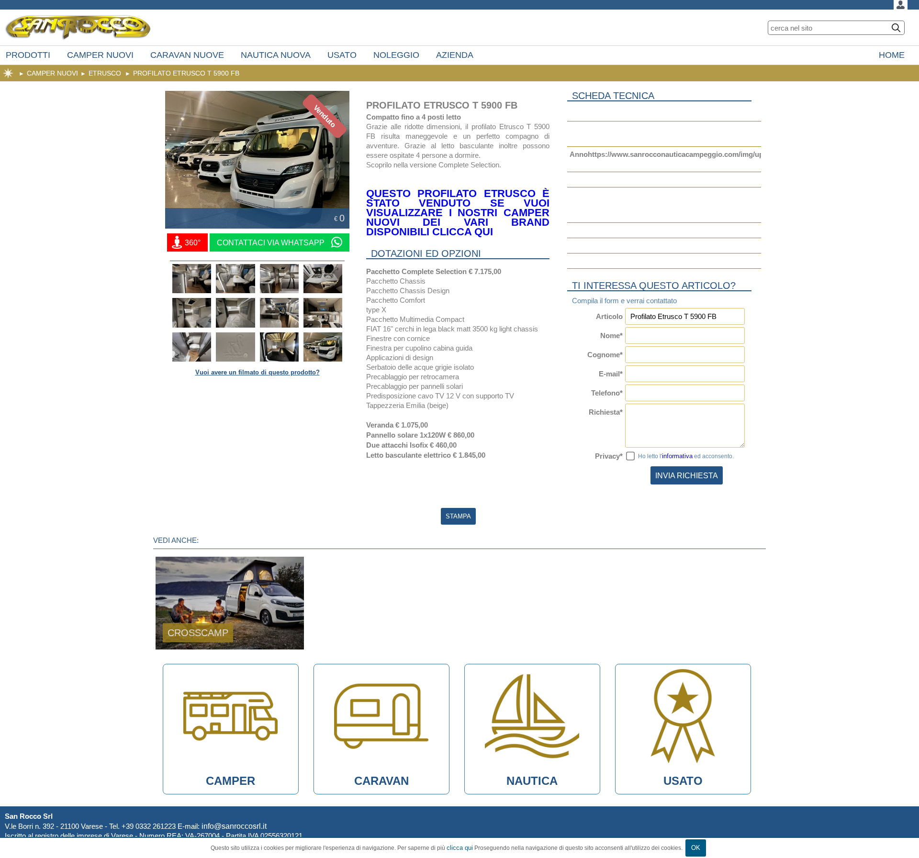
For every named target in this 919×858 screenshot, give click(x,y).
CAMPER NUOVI (52, 73)
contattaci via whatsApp (271, 242)
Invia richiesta (686, 475)
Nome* (611, 335)
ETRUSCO (105, 73)
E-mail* (611, 374)
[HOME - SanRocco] (78, 27)
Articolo (609, 316)
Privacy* (609, 456)
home (8, 73)
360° (192, 242)
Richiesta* (606, 412)
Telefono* (607, 393)
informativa (677, 456)
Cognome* (605, 355)
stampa (458, 516)
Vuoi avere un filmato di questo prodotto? (257, 372)
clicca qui (460, 847)
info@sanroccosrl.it (234, 826)
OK (695, 847)
